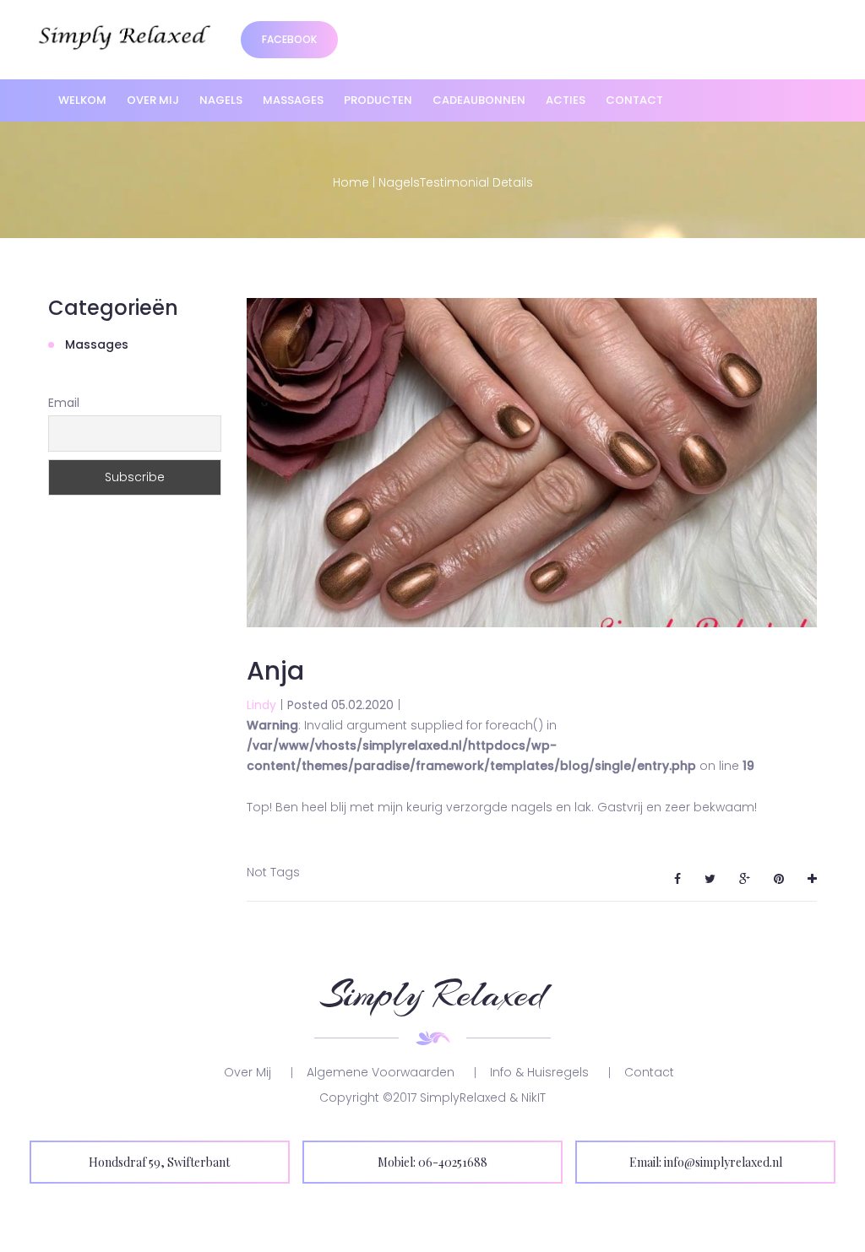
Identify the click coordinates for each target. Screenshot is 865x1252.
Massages (293, 100)
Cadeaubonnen (478, 100)
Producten (378, 100)
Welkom (82, 100)
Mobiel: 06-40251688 (432, 1162)
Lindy (261, 704)
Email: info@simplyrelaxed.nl (705, 1162)
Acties (565, 100)
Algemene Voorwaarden (380, 1072)
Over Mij (153, 100)
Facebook (289, 39)
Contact (634, 100)
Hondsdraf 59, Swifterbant (159, 1162)
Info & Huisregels (539, 1072)
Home (351, 182)
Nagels (220, 100)
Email (63, 402)
